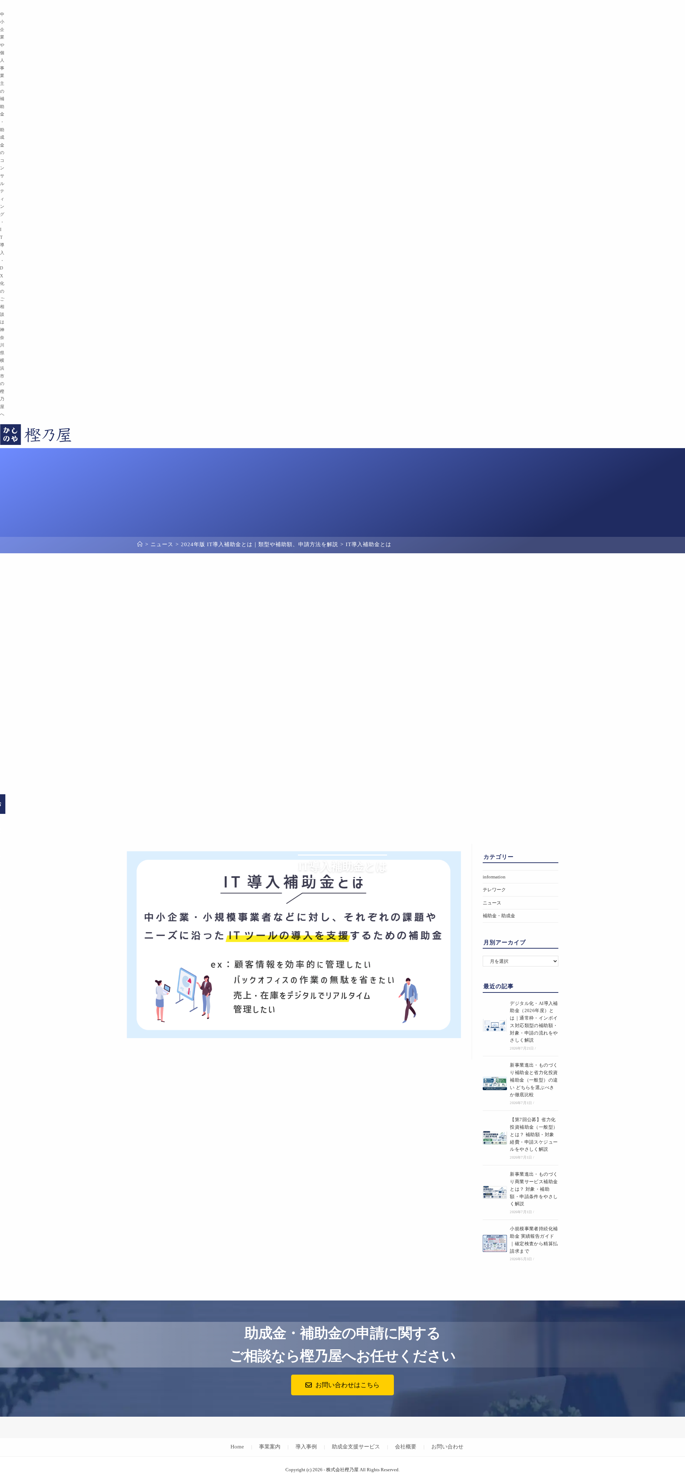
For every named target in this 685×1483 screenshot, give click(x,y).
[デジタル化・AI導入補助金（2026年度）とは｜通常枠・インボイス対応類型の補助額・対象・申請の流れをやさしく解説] (495, 1025)
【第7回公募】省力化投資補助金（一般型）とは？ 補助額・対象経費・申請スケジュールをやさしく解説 (534, 1134)
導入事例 (306, 1446)
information (494, 876)
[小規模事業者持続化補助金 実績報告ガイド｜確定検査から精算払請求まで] (495, 1243)
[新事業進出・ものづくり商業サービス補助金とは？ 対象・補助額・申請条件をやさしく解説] (495, 1192)
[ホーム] (140, 544)
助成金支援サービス (356, 1446)
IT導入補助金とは (368, 544)
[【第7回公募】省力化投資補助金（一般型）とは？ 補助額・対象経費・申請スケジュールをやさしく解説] (495, 1138)
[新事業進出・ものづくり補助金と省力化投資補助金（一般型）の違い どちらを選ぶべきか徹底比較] (495, 1083)
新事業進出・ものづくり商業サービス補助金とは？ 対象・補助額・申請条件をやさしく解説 (534, 1188)
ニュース (492, 902)
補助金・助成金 (499, 915)
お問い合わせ (447, 1446)
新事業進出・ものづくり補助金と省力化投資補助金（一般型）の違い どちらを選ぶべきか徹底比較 (534, 1079)
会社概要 (405, 1446)
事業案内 (269, 1446)
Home (237, 1446)
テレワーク (494, 889)
